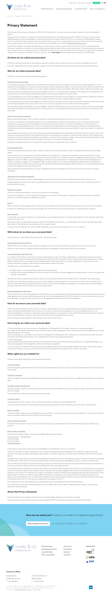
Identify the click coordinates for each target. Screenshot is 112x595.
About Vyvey (73, 3)
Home (17, 16)
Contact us (97, 3)
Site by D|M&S (37, 590)
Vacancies (88, 3)
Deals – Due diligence (97, 9)
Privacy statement (20, 590)
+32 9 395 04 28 (82, 523)
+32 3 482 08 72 (69, 523)
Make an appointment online (37, 523)
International (81, 3)
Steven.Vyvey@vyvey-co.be (77, 43)
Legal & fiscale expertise (64, 9)
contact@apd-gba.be (13, 443)
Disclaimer (29, 590)
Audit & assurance (47, 9)
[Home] (18, 7)
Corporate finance (81, 9)
